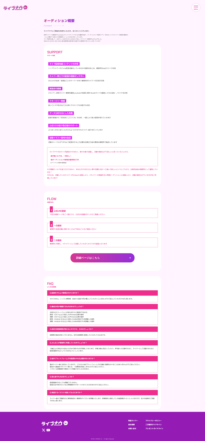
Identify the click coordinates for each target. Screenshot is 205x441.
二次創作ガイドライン (154, 424)
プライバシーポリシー (154, 421)
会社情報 (131, 424)
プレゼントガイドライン (154, 428)
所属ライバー (133, 421)
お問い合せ (132, 428)
